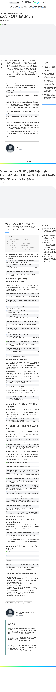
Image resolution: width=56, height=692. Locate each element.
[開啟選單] (46, 3)
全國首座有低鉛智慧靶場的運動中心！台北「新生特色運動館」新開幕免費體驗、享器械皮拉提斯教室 (27, 630)
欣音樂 (2, 20)
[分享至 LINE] (1, 64)
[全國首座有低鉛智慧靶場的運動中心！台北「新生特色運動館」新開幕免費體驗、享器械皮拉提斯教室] (13, 631)
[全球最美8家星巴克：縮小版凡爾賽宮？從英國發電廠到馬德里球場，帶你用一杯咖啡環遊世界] (13, 640)
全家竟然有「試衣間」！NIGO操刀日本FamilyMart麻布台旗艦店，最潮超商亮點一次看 (27, 647)
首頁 (1, 13)
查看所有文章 (19, 149)
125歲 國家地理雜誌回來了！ (15, 13)
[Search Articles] (18, 2)
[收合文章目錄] (25, 237)
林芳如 (2, 183)
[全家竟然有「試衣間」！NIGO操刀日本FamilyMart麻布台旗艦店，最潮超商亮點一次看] (13, 648)
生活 (5, 13)
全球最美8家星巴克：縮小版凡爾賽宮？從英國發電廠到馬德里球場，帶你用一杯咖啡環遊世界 (27, 638)
